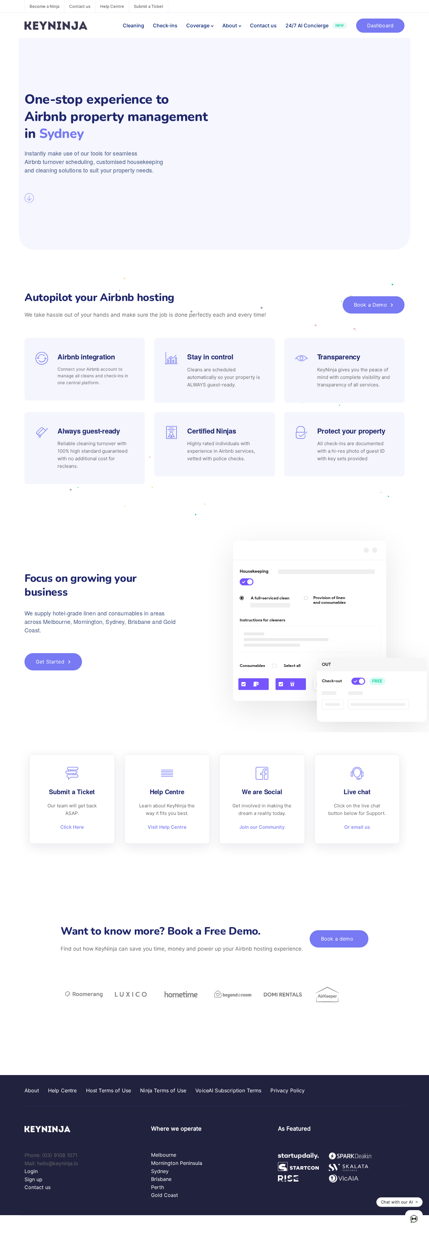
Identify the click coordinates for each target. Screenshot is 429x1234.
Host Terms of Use (108, 1090)
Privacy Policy (287, 1090)
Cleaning (133, 25)
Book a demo (337, 939)
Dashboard (380, 25)
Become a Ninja (44, 6)
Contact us (79, 6)
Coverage (197, 25)
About (229, 25)
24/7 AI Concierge (314, 25)
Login (31, 1171)
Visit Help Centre (167, 827)
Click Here (72, 827)
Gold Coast (164, 1195)
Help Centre (112, 6)
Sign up (33, 1179)
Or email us (357, 827)
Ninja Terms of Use (163, 1090)
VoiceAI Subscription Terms (228, 1090)
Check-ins (165, 25)
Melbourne (163, 1155)
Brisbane (161, 1179)
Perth (157, 1187)
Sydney (160, 1171)
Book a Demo (370, 305)
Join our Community (262, 827)
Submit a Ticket (148, 6)
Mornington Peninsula (176, 1163)
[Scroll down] (29, 198)
